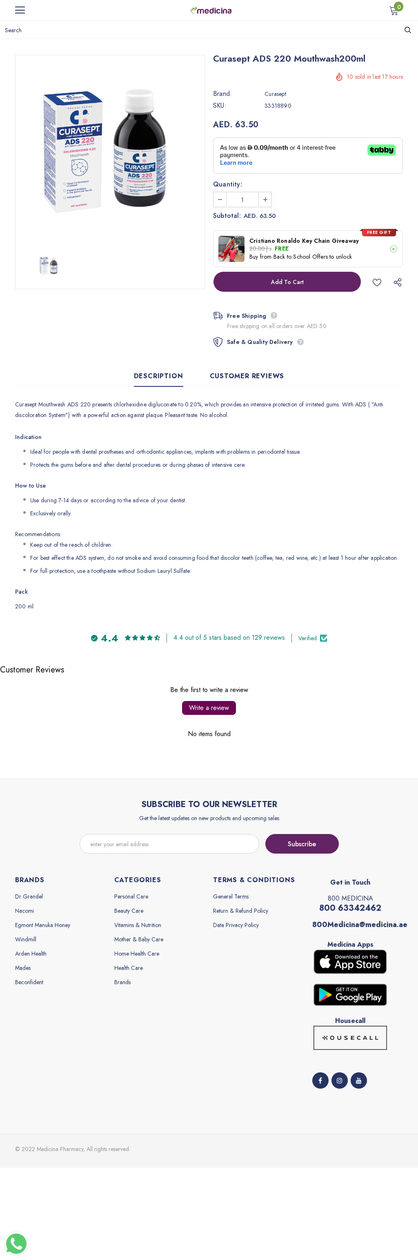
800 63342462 (350, 908)
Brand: (222, 93)
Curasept (275, 94)
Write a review (209, 707)
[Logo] (211, 9)
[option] (110, 149)
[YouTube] (359, 1080)
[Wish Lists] (377, 281)
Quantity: (227, 184)
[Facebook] (320, 1080)
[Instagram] (339, 1080)
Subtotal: (227, 215)
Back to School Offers (300, 257)
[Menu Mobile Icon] (20, 10)
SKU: (220, 105)
